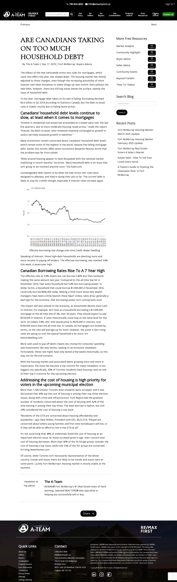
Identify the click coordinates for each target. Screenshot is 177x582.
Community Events (126, 71)
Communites (24, 561)
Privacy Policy (24, 574)
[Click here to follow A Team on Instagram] (101, 575)
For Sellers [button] (90, 14)
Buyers (21, 558)
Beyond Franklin (125, 78)
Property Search (25, 564)
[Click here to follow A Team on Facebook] (109, 575)
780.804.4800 (76, 4)
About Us (22, 552)
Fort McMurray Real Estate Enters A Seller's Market (132, 150)
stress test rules (68, 72)
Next (154, 24)
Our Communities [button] (115, 14)
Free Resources (25, 567)
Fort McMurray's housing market (61, 463)
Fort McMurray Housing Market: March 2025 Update (135, 131)
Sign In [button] (169, 4)
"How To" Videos (125, 84)
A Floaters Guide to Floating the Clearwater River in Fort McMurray (135, 170)
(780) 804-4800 (61, 552)
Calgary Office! (155, 14)
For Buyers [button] (101, 14)
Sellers (21, 555)
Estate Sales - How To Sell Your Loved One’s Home (135, 159)
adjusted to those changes (35, 80)
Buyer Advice (123, 58)
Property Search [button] (129, 14)
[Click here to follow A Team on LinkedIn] (93, 575)
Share (87, 513)
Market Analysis (125, 46)
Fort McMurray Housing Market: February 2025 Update (135, 141)
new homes (50, 347)
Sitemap (22, 577)
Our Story (80, 14)
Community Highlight (128, 52)
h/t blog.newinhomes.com (34, 449)
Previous (25, 24)
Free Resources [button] (143, 14)
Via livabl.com (74, 166)
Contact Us (168, 14)
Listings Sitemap (25, 580)
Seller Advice (123, 65)
